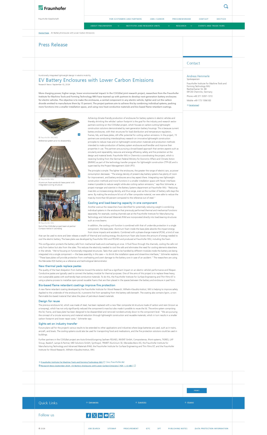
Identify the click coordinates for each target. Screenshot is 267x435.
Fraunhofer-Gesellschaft (48, 19)
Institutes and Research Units (143, 26)
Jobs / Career (157, 19)
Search (225, 6)
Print (197, 390)
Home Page (44, 33)
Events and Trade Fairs (211, 26)
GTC (148, 428)
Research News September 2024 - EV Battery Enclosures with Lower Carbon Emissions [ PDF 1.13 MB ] (87, 366)
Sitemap (112, 428)
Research (181, 26)
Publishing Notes (177, 428)
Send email (194, 105)
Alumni (190, 402)
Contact (203, 19)
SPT (159, 428)
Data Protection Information (211, 428)
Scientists (142, 402)
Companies (94, 402)
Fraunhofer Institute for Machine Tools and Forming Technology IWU (72, 362)
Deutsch (221, 19)
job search (94, 428)
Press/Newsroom (181, 19)
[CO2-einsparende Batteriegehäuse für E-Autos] (57, 126)
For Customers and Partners (125, 19)
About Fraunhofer (101, 26)
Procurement (131, 428)
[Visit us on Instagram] (112, 415)
